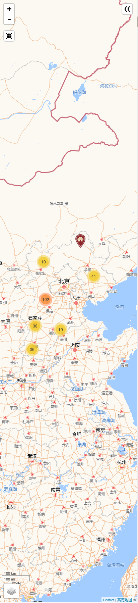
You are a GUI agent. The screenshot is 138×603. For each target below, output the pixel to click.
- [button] (9, 19)
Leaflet (108, 599)
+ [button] (9, 9)
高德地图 (124, 599)
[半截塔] (80, 241)
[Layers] (11, 591)
